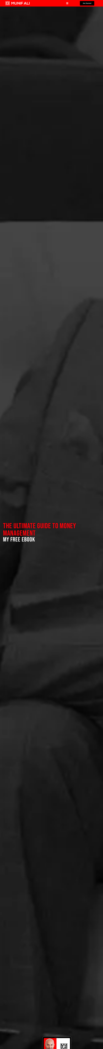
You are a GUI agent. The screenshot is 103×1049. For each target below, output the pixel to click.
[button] (67, 3)
